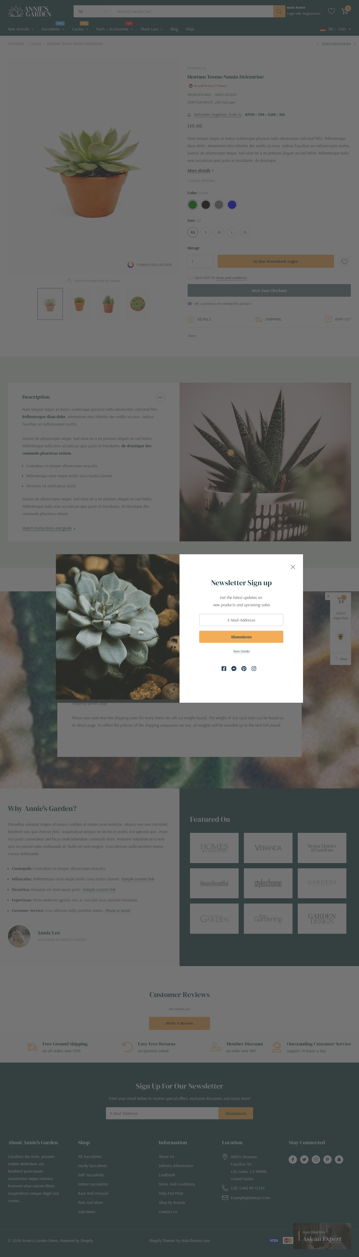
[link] (224, 668)
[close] (293, 566)
